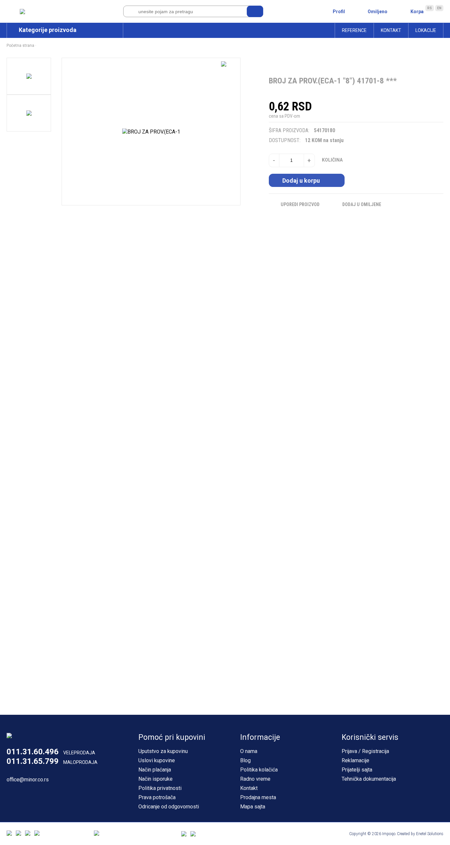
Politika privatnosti (160, 788)
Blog (245, 760)
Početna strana (20, 45)
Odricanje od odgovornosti (168, 806)
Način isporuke (155, 779)
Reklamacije (355, 760)
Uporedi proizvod (300, 204)
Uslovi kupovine (156, 760)
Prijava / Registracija (365, 751)
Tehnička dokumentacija (369, 779)
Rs (429, 8)
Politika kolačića (259, 770)
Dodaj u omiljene (361, 204)
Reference (354, 30)
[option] (29, 76)
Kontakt (391, 30)
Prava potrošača (157, 797)
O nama (248, 751)
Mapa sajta (252, 806)
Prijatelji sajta (357, 770)
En (439, 8)
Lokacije (425, 30)
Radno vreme (255, 779)
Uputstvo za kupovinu (163, 751)
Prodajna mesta (258, 797)
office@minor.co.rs (28, 779)
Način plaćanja (154, 770)
